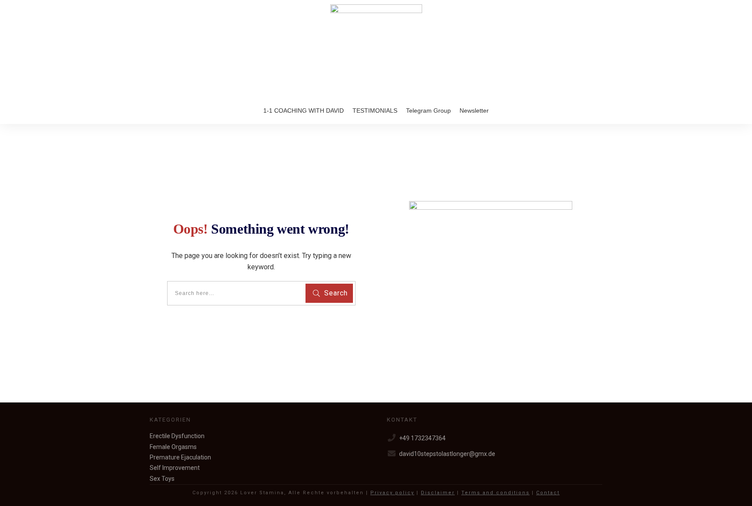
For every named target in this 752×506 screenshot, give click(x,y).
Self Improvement (175, 467)
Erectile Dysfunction (177, 435)
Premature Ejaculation (180, 457)
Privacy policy (392, 493)
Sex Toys (162, 478)
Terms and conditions (495, 493)
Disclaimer (438, 493)
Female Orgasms (173, 446)
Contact (548, 493)
